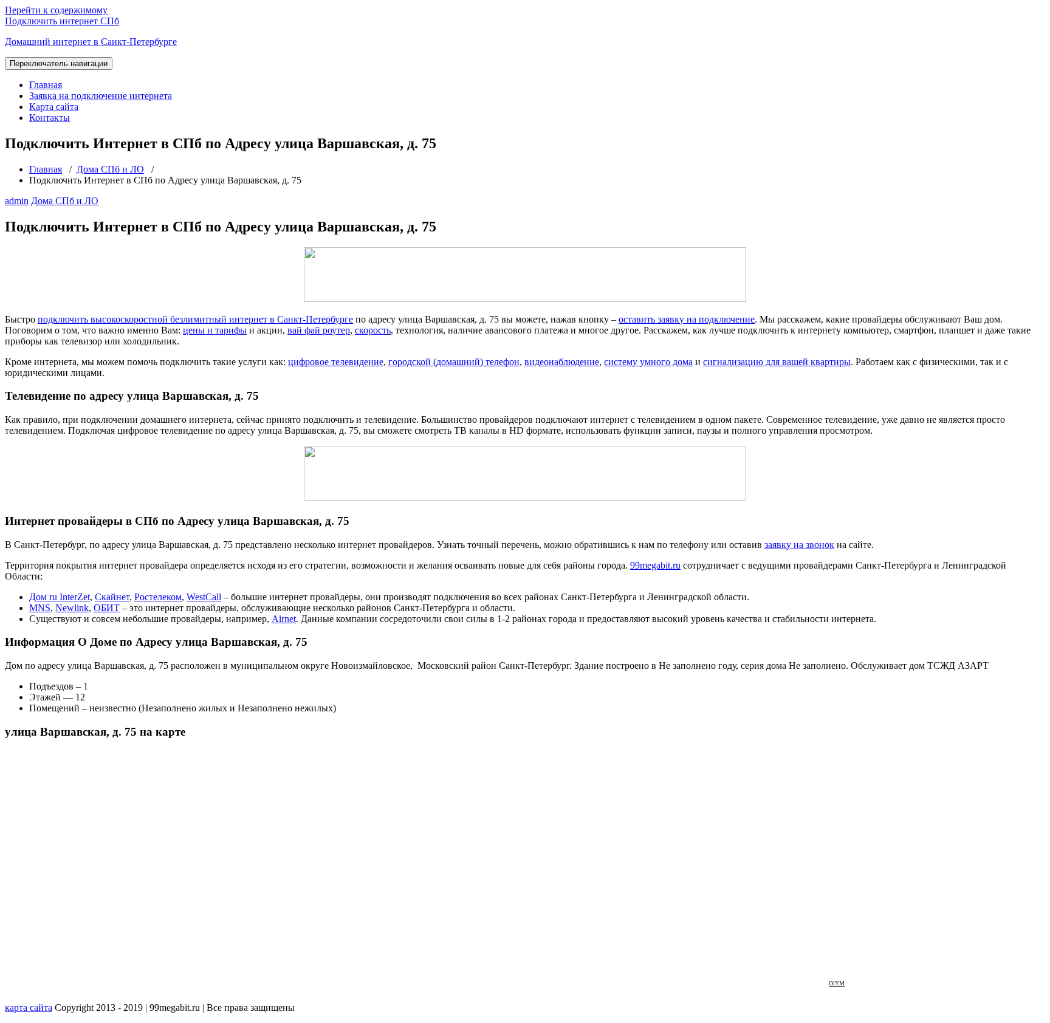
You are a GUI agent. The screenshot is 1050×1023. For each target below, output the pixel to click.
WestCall (204, 597)
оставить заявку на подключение (687, 319)
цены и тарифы (215, 330)
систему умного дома (648, 362)
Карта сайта (53, 106)
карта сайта (28, 1007)
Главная (45, 85)
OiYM (837, 983)
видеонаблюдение (561, 362)
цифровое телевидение (335, 362)
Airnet (284, 619)
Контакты (49, 117)
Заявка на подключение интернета (100, 96)
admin (17, 201)
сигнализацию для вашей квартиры (777, 362)
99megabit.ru (655, 565)
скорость (373, 330)
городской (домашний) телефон (454, 362)
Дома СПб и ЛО (110, 169)
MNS (39, 608)
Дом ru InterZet (59, 597)
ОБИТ (107, 608)
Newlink (72, 608)
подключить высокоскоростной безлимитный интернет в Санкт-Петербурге (195, 319)
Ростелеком (158, 597)
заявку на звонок (799, 544)
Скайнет (112, 597)
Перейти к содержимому (56, 10)
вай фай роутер (318, 330)
